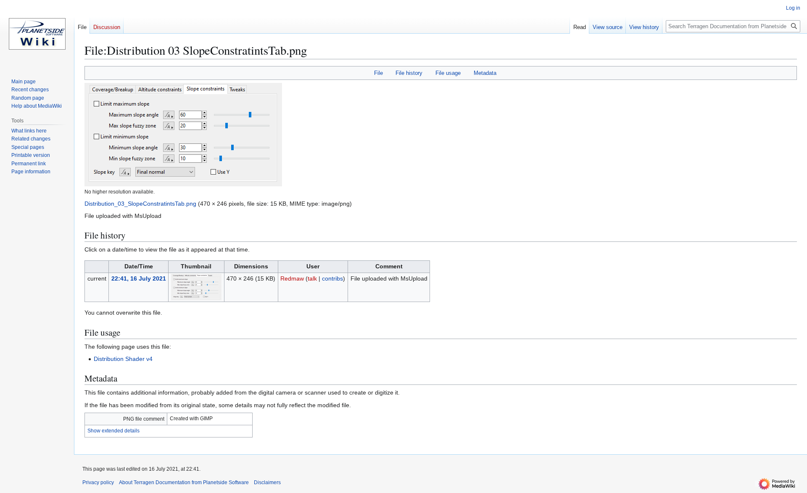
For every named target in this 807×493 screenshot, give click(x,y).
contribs (332, 278)
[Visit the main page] (37, 33)
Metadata (485, 73)
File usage (448, 73)
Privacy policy (98, 482)
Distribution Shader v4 (123, 358)
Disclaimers (267, 482)
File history (409, 73)
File (378, 73)
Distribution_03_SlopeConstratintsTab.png (140, 203)
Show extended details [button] (113, 431)
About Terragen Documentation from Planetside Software (184, 482)
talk (312, 278)
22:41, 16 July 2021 (138, 278)
